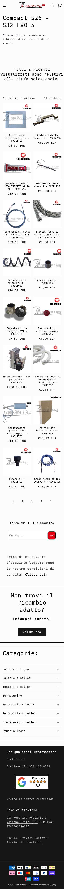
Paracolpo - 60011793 (17, 480)
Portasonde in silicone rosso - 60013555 (47, 331)
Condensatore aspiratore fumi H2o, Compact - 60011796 (16, 432)
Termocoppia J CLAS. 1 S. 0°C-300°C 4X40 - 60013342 (16, 234)
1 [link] (13, 501)
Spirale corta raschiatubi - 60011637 (17, 283)
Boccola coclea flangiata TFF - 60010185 (16, 331)
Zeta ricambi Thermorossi (26, 885)
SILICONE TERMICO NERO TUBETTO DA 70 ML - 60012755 (17, 186)
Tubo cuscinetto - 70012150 (47, 281)
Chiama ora (32, 631)
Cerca (51, 535)
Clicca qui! (36, 574)
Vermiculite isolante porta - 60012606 (47, 431)
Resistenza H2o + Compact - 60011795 (47, 185)
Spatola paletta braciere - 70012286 (47, 136)
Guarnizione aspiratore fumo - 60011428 (17, 138)
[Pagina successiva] (50, 501)
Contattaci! (16, 759)
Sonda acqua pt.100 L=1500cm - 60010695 (47, 480)
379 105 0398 (39, 766)
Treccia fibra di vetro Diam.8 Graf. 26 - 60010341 (47, 234)
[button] (4, 5)
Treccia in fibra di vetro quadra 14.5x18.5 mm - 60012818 (47, 381)
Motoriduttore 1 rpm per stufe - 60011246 (16, 379)
